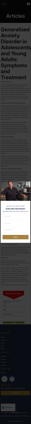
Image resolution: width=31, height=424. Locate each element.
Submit (15, 237)
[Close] (27, 184)
